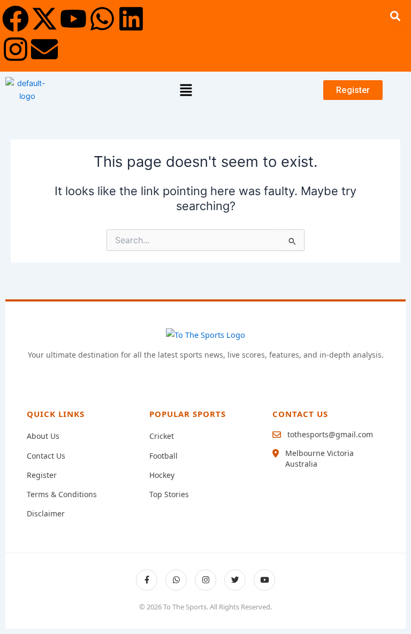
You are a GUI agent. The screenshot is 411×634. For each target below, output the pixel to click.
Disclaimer (46, 513)
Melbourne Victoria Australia (319, 458)
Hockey (161, 475)
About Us (43, 436)
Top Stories (169, 494)
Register (42, 475)
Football (163, 456)
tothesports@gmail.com (330, 434)
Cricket (161, 436)
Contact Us (46, 456)
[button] (186, 90)
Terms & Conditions (62, 494)
